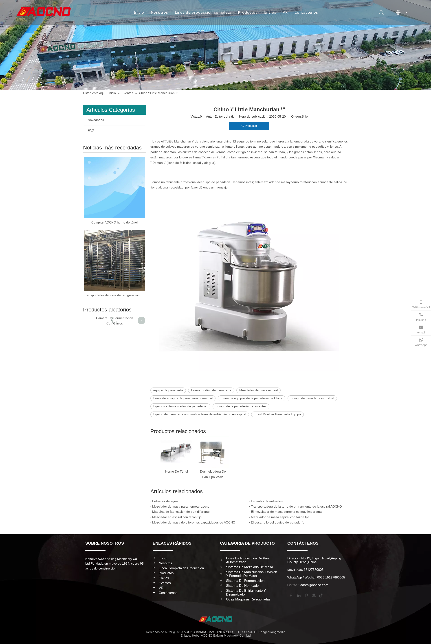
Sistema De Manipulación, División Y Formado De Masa (251, 574)
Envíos (270, 12)
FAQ (91, 130)
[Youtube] (313, 595)
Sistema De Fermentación (245, 581)
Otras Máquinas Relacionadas (248, 599)
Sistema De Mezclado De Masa (249, 567)
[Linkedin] (298, 595)
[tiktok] (321, 595)
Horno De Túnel (176, 471)
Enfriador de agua (165, 501)
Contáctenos (306, 12)
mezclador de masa (275, 182)
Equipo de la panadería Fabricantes (241, 406)
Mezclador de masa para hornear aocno (180, 506)
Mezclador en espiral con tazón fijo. (177, 517)
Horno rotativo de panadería (211, 390)
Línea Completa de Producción (181, 568)
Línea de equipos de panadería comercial (183, 398)
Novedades (96, 120)
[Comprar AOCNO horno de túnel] (114, 187)
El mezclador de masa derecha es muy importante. (287, 511)
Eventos (165, 583)
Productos (247, 12)
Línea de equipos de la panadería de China (251, 398)
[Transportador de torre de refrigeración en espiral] (114, 260)
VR (285, 12)
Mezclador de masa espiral (258, 390)
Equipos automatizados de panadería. (180, 406)
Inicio (139, 12)
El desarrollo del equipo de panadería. (278, 522)
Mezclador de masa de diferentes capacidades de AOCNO (193, 522)
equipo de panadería (216, 182)
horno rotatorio (301, 182)
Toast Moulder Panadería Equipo (277, 414)
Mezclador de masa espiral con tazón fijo (280, 517)
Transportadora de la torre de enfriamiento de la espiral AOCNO (296, 506)
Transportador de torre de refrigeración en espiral (114, 295)
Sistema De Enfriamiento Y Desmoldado (246, 592)
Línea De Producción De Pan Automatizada (247, 560)
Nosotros (159, 12)
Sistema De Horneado (242, 585)
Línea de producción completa (203, 12)
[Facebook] (290, 595)
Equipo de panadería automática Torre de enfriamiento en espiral (199, 414)
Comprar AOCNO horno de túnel (114, 222)
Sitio (305, 116)
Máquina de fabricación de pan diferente (181, 511)
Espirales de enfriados (267, 501)
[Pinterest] (305, 595)
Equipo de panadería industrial (312, 398)
